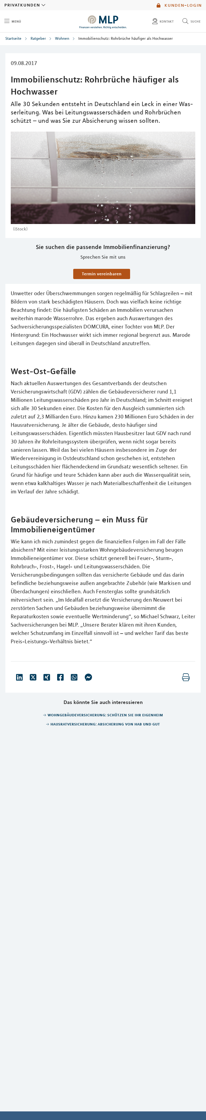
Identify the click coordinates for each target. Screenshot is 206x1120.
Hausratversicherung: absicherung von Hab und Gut (105, 724)
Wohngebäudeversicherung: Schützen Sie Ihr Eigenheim (105, 714)
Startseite (13, 38)
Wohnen (62, 38)
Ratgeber (38, 38)
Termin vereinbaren (102, 273)
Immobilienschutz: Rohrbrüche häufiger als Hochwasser (125, 38)
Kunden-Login (182, 5)
